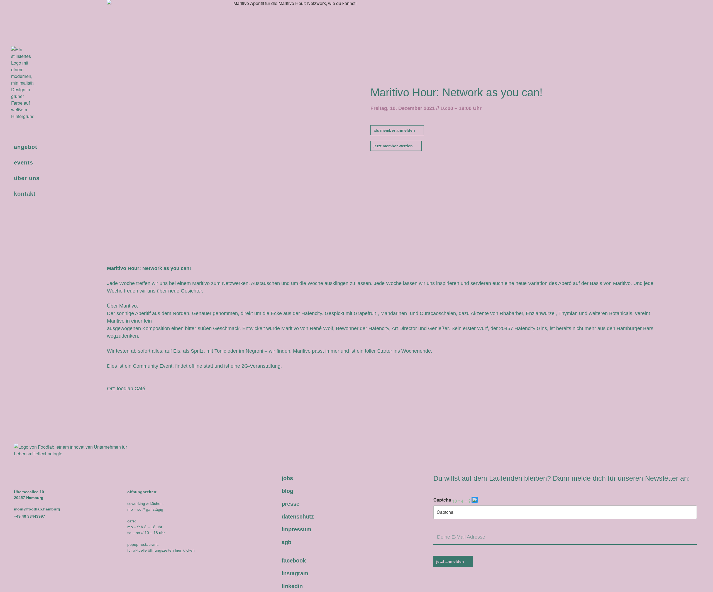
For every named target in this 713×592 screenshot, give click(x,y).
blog (287, 491)
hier (178, 550)
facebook (294, 560)
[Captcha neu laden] (475, 500)
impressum (296, 529)
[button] (475, 501)
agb (286, 542)
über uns (27, 178)
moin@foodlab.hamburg (37, 509)
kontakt (25, 194)
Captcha (442, 500)
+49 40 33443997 (29, 516)
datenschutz (298, 517)
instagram (295, 573)
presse (290, 504)
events (23, 162)
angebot (25, 147)
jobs (287, 478)
